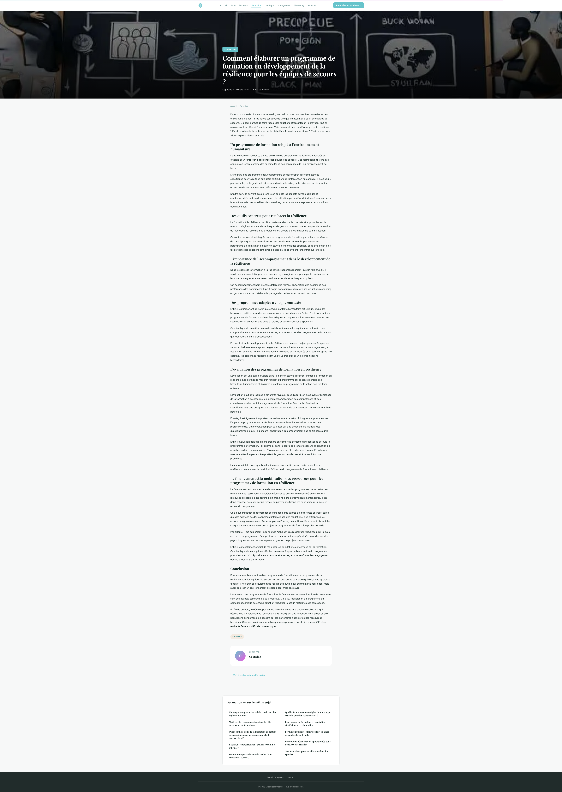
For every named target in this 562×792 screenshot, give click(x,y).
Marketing (299, 5)
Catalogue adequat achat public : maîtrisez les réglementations (252, 714)
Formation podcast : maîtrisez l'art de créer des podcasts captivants (307, 733)
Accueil (223, 5)
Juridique (269, 5)
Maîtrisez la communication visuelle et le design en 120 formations (250, 724)
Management (284, 5)
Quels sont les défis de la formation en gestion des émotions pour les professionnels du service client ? (252, 734)
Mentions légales (275, 777)
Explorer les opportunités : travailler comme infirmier (252, 746)
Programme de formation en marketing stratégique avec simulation (305, 724)
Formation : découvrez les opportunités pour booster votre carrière (307, 743)
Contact (291, 777)
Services (311, 5)
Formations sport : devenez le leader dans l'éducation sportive (250, 756)
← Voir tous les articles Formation (248, 675)
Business (243, 5)
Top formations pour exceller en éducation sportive (306, 753)
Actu (233, 5)
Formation (256, 5)
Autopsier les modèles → (348, 5)
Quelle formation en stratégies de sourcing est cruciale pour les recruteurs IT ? (308, 714)
